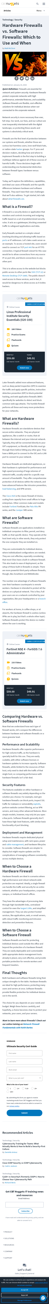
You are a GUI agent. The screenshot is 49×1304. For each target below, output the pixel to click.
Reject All (24, 1295)
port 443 (28, 247)
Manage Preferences (24, 1300)
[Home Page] (5, 4)
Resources (9, 1245)
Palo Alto (34, 506)
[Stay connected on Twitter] (21, 79)
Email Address (24, 1198)
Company (8, 1251)
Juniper (19, 510)
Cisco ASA (10, 495)
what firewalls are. (16, 198)
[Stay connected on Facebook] (16, 79)
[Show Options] (40, 1078)
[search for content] (37, 3)
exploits (36, 804)
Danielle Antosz (11, 1152)
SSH (33, 272)
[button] (25, 10)
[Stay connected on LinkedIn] (32, 79)
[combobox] (24, 1078)
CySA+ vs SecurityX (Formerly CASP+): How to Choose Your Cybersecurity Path (23, 1178)
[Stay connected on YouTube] (27, 79)
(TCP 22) (39, 272)
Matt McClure (10, 48)
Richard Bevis (10, 1182)
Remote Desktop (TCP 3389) (14, 275)
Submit (24, 1113)
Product (8, 1232)
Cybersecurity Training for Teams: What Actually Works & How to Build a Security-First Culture (23, 1146)
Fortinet (13, 506)
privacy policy (33, 1217)
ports (4, 240)
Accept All (24, 1290)
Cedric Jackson (11, 1166)
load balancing (9, 488)
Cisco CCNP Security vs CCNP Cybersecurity (22, 1163)
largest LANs (26, 908)
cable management (15, 844)
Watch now (24, 368)
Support (8, 1258)
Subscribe (25, 1211)
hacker (19, 149)
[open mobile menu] (43, 4)
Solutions (9, 1238)
